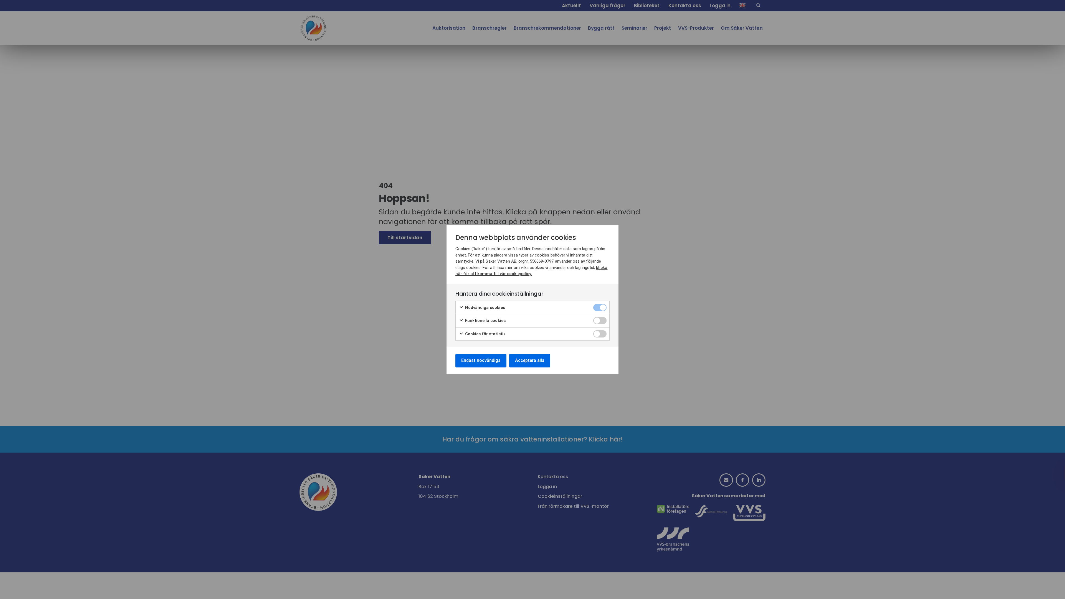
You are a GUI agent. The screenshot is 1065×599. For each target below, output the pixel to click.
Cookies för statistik (485, 333)
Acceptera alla (529, 360)
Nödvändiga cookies (484, 307)
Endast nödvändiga (481, 360)
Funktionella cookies (485, 320)
